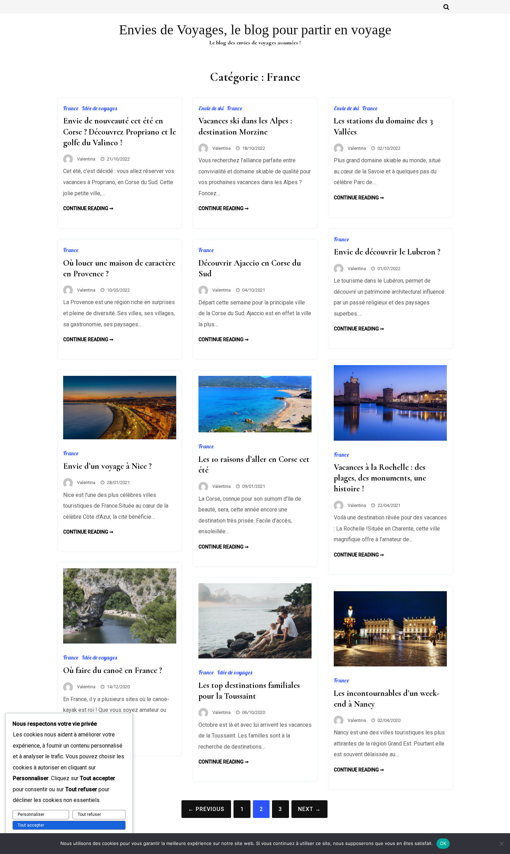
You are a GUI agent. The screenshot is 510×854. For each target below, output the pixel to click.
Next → (309, 809)
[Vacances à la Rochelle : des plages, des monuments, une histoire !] (390, 438)
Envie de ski (210, 108)
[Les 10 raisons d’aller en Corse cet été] (255, 430)
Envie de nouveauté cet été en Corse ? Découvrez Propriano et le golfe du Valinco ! (119, 131)
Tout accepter (31, 825)
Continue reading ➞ (88, 208)
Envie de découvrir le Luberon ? (387, 252)
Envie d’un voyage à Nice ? (107, 466)
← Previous (206, 809)
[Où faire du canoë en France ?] (119, 641)
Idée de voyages (99, 108)
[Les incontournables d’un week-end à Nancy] (390, 664)
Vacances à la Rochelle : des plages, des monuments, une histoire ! (380, 478)
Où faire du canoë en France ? (112, 670)
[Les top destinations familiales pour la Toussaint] (255, 656)
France (70, 108)
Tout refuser (89, 814)
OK (443, 843)
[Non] (501, 843)
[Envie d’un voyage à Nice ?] (119, 437)
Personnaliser (31, 814)
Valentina (86, 159)
